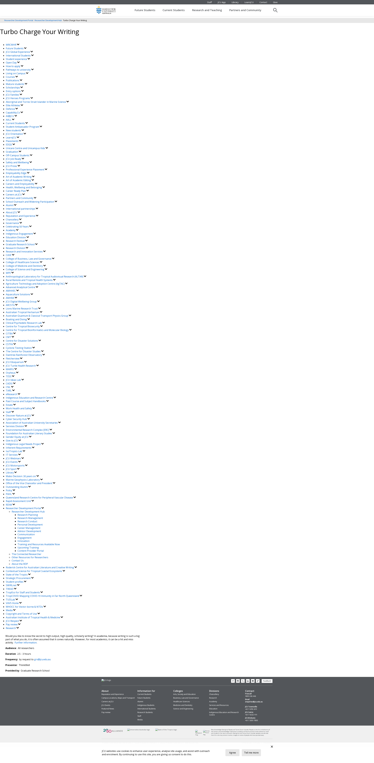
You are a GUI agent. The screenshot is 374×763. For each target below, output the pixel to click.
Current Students (174, 10)
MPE (8, 273)
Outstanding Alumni (17, 486)
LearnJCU (249, 2)
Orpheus (11, 372)
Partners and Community (245, 10)
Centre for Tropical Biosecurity (23, 326)
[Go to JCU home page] (106, 680)
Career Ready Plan (16, 191)
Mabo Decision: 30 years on (21, 476)
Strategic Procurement (18, 578)
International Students (18, 55)
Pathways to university (18, 69)
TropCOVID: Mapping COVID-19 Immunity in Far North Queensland (43, 596)
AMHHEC (11, 290)
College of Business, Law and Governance (29, 258)
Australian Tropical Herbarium (23, 312)
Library (235, 2)
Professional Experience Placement (25, 169)
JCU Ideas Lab (13, 380)
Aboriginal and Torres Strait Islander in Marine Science (36, 101)
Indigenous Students (145, 705)
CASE (9, 255)
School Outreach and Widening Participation (30, 201)
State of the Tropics (17, 574)
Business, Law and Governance (186, 698)
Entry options (13, 91)
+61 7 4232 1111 (251, 715)
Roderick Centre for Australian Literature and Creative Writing (40, 567)
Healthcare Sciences (181, 701)
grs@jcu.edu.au (42, 659)
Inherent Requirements (19, 447)
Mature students (15, 84)
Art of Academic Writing (19, 176)
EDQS (9, 144)
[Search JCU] (275, 10)
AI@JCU (10, 116)
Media (9, 610)
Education (213, 708)
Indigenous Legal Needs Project (23, 444)
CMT (9, 337)
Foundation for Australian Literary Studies (29, 433)
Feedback (267, 681)
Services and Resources (219, 705)
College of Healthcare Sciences (23, 262)
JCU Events (12, 462)
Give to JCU (12, 440)
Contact (263, 2)
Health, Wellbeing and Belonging (24, 187)
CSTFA (9, 344)
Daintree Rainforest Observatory (24, 355)
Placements (12, 141)
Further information (26, 642)
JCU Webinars (13, 458)
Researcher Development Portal (18, 20)
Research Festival (15, 240)
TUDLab (11, 599)
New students (14, 130)
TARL (9, 390)
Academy (11, 230)
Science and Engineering (183, 708)
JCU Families (13, 94)
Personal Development (30, 524)
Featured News (108, 708)
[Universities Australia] (138, 730)
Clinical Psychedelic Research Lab (24, 322)
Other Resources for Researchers (30, 557)
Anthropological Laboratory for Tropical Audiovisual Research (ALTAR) (45, 276)
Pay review (12, 624)
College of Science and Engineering (25, 269)
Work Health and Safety (19, 408)
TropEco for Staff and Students (23, 592)
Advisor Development (29, 531)
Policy (9, 490)
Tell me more (251, 752)
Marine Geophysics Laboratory (23, 479)
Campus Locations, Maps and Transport (118, 698)
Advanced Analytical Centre (21, 287)
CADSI (9, 383)
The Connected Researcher (26, 554)
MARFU (10, 369)
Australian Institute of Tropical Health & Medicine (33, 617)
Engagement (25, 537)
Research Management (30, 518)
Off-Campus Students (18, 155)
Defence (10, 109)
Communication (26, 534)
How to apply (13, 66)
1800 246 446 (250, 696)
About (105, 691)
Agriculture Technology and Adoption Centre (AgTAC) (35, 283)
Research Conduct (27, 521)
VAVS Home (12, 603)
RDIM (9, 504)
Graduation (12, 151)
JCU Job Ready (14, 158)
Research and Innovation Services (24, 251)
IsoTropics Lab (14, 451)
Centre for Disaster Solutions (22, 340)
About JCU (12, 212)
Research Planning (28, 514)
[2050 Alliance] (113, 732)
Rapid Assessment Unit (19, 501)
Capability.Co (13, 112)
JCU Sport (11, 469)
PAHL (9, 494)
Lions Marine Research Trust (22, 308)
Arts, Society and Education (184, 694)
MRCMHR (11, 44)
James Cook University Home (109, 9)
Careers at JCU (14, 194)
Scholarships (13, 87)
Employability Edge (16, 173)
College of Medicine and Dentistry (24, 265)
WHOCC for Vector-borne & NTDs (25, 606)
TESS (9, 376)
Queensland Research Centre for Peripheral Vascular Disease (39, 497)
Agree (232, 752)
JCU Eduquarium (15, 362)
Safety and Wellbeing (18, 162)
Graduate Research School (20, 244)
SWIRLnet (11, 585)
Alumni (10, 205)
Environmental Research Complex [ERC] (28, 429)
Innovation (24, 541)
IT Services (12, 454)
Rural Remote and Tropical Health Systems (29, 280)
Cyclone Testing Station (19, 347)
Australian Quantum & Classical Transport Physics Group (37, 315)
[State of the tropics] (166, 730)
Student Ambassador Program (23, 126)
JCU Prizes (12, 166)
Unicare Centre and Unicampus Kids (26, 148)
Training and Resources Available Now (39, 544)
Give (275, 2)
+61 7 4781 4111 (251, 709)
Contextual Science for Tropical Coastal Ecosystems (34, 571)
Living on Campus (16, 73)
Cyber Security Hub (16, 419)
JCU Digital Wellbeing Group (21, 301)
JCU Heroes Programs (18, 98)
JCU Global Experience (18, 51)
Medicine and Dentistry (182, 705)
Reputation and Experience (21, 215)
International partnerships (21, 208)
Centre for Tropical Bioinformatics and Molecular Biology (37, 330)
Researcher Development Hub (48, 20)
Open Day (11, 62)
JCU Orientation (15, 133)
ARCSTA (10, 305)
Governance (13, 223)
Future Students (145, 10)
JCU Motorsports (15, 465)
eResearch (12, 394)
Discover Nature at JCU (19, 415)
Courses (10, 76)
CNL (8, 387)
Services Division (15, 426)
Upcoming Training (28, 547)
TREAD (10, 589)
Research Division (16, 248)
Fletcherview (13, 358)
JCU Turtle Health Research (21, 365)
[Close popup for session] (272, 747)
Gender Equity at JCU (17, 437)
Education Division (16, 237)
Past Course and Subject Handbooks (26, 401)
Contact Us (18, 560)
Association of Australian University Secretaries (32, 422)
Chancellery (12, 219)
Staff (209, 2)
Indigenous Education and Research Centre (30, 397)
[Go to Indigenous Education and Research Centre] (199, 735)
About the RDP (20, 564)
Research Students (145, 712)
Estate (9, 404)
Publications (13, 80)
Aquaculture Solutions (18, 294)
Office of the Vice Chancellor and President (29, 483)
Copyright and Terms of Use (22, 613)
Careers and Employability (20, 183)
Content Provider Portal (31, 550)
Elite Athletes (13, 105)
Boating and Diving (16, 319)
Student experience (17, 59)
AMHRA (10, 297)
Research (11, 628)
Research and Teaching (207, 10)
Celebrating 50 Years (17, 226)
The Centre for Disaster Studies (23, 351)
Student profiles (15, 581)
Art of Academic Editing (19, 180)
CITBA (9, 333)
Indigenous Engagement (19, 233)
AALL (9, 119)
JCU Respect (13, 621)
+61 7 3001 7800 (251, 720)
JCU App (222, 2)
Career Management (29, 528)
